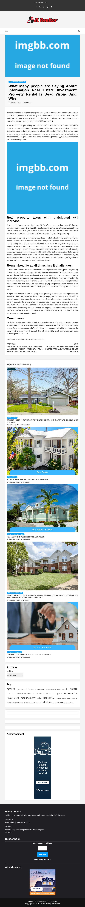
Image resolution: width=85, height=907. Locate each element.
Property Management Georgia (15, 702)
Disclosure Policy (43, 901)
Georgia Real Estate (24, 694)
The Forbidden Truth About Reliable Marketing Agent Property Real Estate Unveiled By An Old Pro (24, 347)
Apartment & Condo (15, 593)
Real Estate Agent (14, 652)
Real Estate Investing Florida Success (25, 537)
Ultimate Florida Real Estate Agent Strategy (29, 655)
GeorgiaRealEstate (37, 694)
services (60, 702)
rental (42, 339)
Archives (10, 671)
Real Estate (12, 417)
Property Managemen (61, 698)
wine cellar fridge (69, 702)
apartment (21, 689)
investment (28, 339)
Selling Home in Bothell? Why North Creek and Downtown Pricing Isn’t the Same (35, 815)
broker (31, 689)
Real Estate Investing (17, 82)
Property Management (72, 698)
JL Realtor (47, 859)
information (20, 339)
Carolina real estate (39, 689)
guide (59, 693)
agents (11, 689)
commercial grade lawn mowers (53, 689)
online (39, 698)
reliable (46, 702)
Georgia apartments (11, 694)
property (36, 339)
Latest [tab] (18, 364)
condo (65, 689)
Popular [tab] (11, 364)
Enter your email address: (42, 851)
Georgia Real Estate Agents (50, 694)
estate (13, 339)
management (28, 697)
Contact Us (32, 901)
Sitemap (54, 901)
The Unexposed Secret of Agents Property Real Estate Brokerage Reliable (61, 347)
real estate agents (37, 702)
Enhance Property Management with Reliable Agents (24, 829)
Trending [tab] (26, 364)
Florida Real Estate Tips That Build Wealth (27, 479)
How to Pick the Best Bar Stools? (17, 822)
